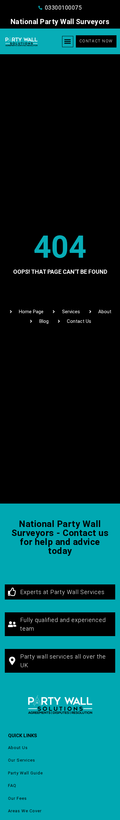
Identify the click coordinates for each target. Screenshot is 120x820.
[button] (67, 41)
